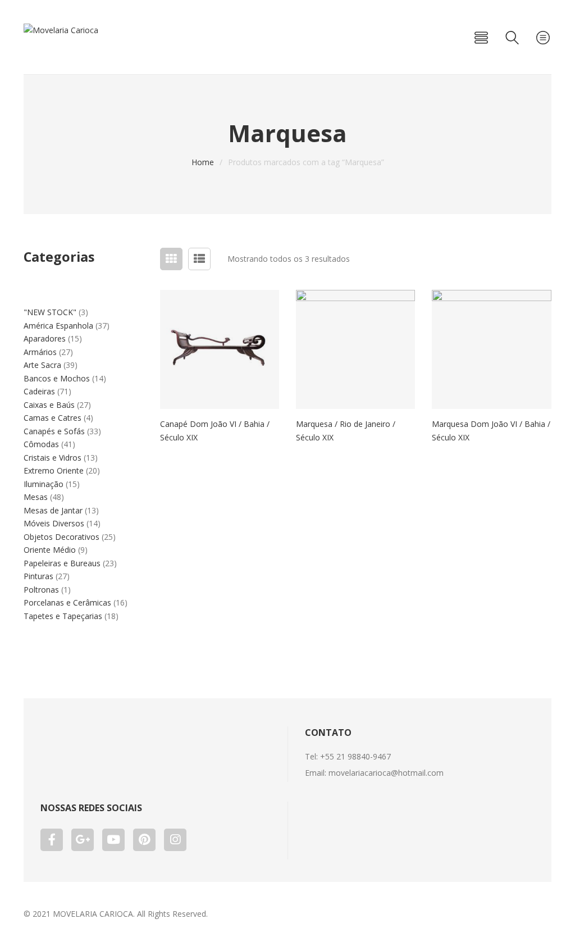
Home (202, 162)
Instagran (175, 840)
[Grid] (171, 259)
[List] (199, 259)
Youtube (113, 840)
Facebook (51, 840)
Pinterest (144, 840)
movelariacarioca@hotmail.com (386, 772)
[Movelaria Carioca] (61, 30)
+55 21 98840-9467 (355, 756)
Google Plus (82, 840)
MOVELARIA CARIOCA (93, 913)
